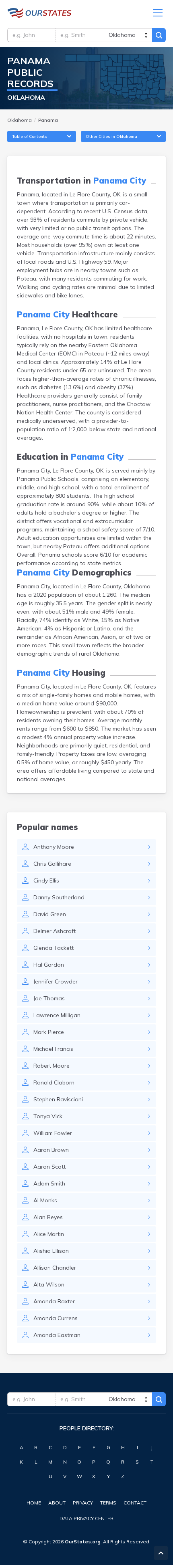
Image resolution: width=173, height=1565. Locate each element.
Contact (135, 1503)
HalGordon (48, 964)
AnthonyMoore (53, 846)
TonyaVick (47, 1116)
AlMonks (45, 1200)
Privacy (83, 1503)
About (57, 1503)
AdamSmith (49, 1183)
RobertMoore (51, 1065)
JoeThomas (49, 998)
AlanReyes (48, 1217)
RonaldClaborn (53, 1082)
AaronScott (49, 1166)
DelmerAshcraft (54, 931)
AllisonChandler (54, 1267)
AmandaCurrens (55, 1318)
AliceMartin (48, 1234)
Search (159, 35)
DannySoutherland (58, 897)
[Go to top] (161, 1553)
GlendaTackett (53, 947)
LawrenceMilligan (56, 1015)
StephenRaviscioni (58, 1099)
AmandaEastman (56, 1335)
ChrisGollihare (52, 863)
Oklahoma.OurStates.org (39, 12)
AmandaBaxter (54, 1301)
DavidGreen (49, 914)
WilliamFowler (52, 1133)
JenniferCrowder (55, 981)
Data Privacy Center (86, 1518)
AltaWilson (48, 1284)
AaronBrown (51, 1149)
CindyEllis (46, 880)
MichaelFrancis (53, 1048)
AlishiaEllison (51, 1250)
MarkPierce (48, 1032)
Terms (108, 1503)
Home (34, 1503)
